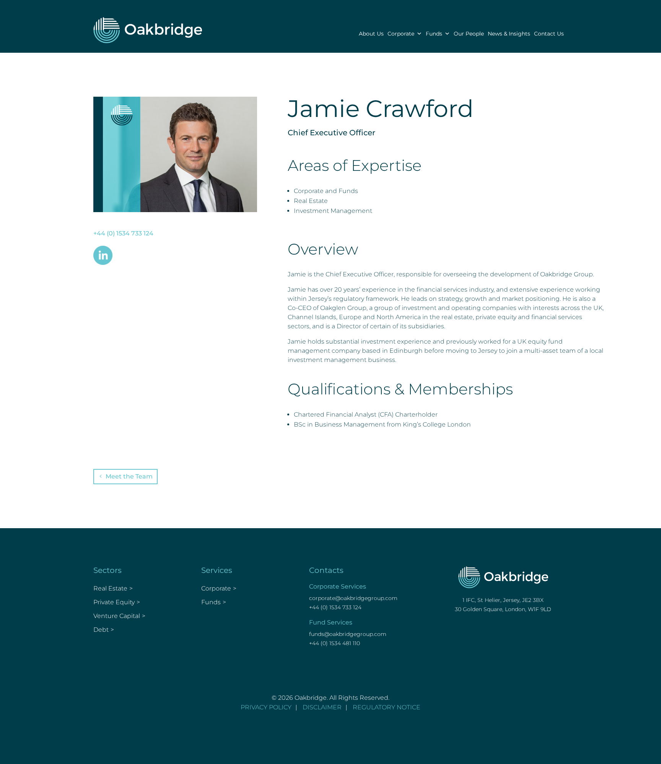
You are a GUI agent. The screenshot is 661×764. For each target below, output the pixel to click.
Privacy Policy (266, 707)
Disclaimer (322, 707)
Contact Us (549, 33)
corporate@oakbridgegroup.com (353, 598)
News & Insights (509, 33)
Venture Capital (116, 616)
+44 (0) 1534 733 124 (123, 233)
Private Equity (114, 602)
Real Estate (110, 588)
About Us (371, 33)
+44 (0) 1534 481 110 (334, 643)
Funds (434, 33)
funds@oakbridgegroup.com (347, 634)
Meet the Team (129, 476)
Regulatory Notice (386, 707)
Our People (469, 33)
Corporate (400, 33)
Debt (101, 629)
